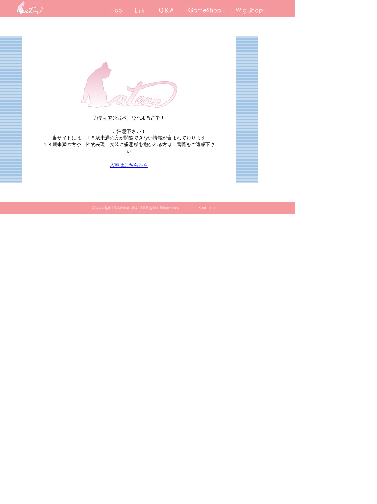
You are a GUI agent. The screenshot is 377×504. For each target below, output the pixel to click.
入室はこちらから (129, 165)
